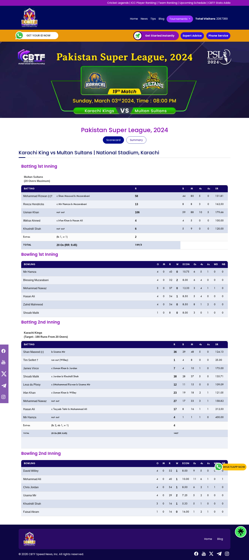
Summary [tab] (136, 140)
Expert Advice (192, 36)
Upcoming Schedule (192, 3)
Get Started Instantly (159, 35)
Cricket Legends (118, 3)
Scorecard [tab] (113, 140)
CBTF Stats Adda (219, 3)
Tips (153, 19)
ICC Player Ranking (143, 3)
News (144, 19)
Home (134, 19)
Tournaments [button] (178, 19)
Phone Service (218, 36)
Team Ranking (167, 3)
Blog (161, 19)
